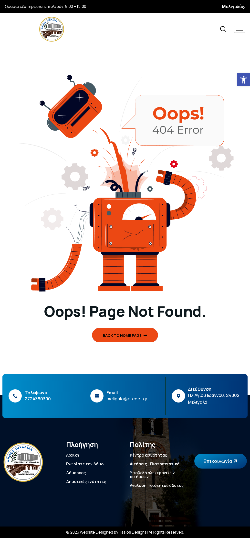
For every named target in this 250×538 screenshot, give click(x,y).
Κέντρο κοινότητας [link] (148, 455)
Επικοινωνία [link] (218, 461)
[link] (243, 79)
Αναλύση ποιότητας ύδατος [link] (157, 485)
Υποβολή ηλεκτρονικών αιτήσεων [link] (152, 474)
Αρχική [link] (72, 455)
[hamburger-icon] (239, 29)
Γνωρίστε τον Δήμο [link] (85, 464)
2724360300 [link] (38, 399)
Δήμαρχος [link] (76, 472)
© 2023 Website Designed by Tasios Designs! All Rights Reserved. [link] (125, 532)
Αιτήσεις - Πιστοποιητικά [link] (154, 464)
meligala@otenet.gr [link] (126, 399)
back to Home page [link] (122, 335)
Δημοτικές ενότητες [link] (86, 481)
